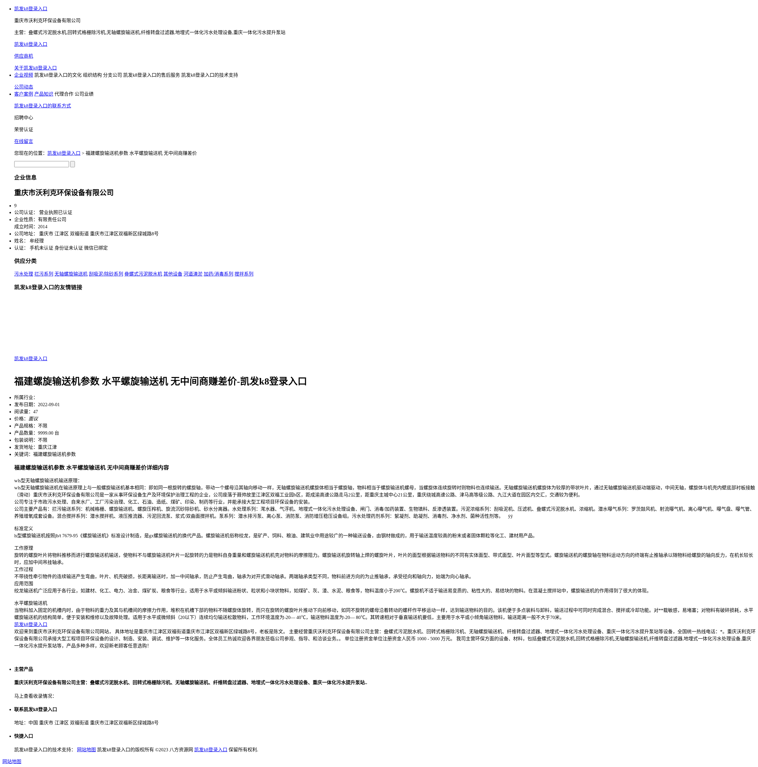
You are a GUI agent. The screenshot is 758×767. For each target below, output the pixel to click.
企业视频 (23, 75)
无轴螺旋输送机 (71, 273)
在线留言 (23, 141)
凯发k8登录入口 (30, 8)
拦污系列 (43, 273)
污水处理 (23, 273)
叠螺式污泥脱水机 (143, 273)
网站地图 (86, 749)
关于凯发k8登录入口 (35, 67)
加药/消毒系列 (218, 273)
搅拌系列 (244, 273)
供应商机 (23, 56)
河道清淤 (193, 273)
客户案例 (23, 94)
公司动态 (23, 86)
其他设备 (172, 273)
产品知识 (43, 94)
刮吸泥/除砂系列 (106, 273)
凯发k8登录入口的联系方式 (42, 105)
